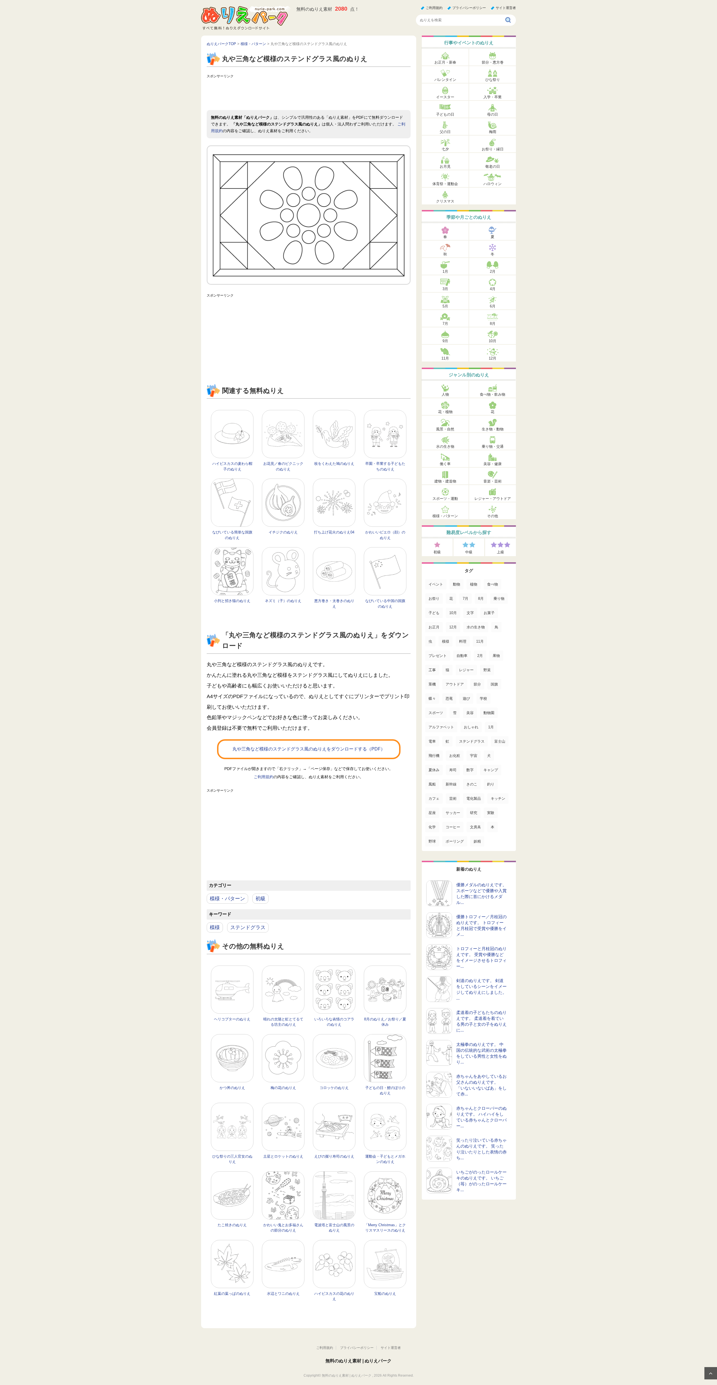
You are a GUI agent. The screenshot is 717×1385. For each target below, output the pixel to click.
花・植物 (445, 412)
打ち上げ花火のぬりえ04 (334, 532)
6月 (492, 306)
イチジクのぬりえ (283, 532)
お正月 (434, 627)
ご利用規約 (434, 8)
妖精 (477, 841)
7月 (445, 323)
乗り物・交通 (493, 446)
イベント (436, 584)
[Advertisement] (309, 93)
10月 (492, 341)
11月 (445, 358)
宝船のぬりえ (385, 1293)
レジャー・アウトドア (492, 498)
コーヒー (453, 827)
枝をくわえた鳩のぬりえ (334, 463)
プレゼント (438, 656)
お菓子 (489, 613)
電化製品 (473, 798)
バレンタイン (445, 80)
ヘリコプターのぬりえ (232, 1019)
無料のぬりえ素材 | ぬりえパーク (358, 1360)
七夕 (445, 149)
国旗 (494, 684)
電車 (432, 741)
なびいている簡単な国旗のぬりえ (232, 535)
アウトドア (455, 684)
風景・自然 (445, 429)
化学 (432, 827)
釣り (490, 784)
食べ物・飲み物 (492, 394)
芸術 (453, 798)
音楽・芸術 (492, 481)
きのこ (471, 784)
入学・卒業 (492, 97)
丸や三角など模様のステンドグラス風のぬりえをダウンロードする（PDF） (308, 749)
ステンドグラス (248, 927)
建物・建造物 (445, 481)
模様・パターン (227, 898)
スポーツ (436, 713)
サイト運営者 (506, 8)
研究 (473, 813)
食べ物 (492, 584)
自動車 (462, 656)
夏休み (434, 770)
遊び (466, 698)
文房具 (475, 827)
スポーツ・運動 (445, 498)
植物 (473, 584)
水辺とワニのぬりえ (283, 1293)
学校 (483, 698)
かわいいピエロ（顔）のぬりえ (385, 535)
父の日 (445, 132)
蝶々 (432, 698)
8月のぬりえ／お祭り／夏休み (385, 1022)
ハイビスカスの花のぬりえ (334, 1296)
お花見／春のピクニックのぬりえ (283, 466)
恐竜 (449, 698)
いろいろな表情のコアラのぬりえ (334, 1022)
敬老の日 (492, 166)
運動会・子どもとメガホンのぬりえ (385, 1159)
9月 (445, 341)
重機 (432, 684)
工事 (432, 670)
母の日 (492, 114)
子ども (434, 613)
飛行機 (434, 756)
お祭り (434, 598)
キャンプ (490, 770)
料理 (462, 641)
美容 (470, 713)
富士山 (499, 741)
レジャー (466, 670)
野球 (432, 841)
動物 (456, 584)
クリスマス (445, 201)
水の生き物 (445, 446)
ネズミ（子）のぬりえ (283, 601)
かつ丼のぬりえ (232, 1088)
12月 (492, 358)
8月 (492, 323)
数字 (470, 770)
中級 (468, 552)
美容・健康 (492, 464)
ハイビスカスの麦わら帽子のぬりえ (232, 466)
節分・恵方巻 (493, 62)
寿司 (453, 770)
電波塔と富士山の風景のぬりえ (334, 1228)
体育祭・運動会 (445, 184)
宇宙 (473, 756)
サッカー (453, 813)
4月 (492, 289)
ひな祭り (492, 80)
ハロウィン (492, 184)
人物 (445, 394)
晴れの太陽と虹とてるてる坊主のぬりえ (283, 1022)
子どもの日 (445, 114)
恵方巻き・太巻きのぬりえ (334, 603)
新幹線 (451, 784)
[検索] (508, 20)
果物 (496, 656)
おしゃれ (471, 727)
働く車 (445, 464)
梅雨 (492, 132)
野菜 (487, 670)
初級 (260, 898)
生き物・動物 (493, 429)
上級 (500, 552)
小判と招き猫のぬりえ (232, 601)
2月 (492, 271)
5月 (445, 306)
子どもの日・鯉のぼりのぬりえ (385, 1090)
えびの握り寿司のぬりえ (334, 1156)
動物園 (488, 713)
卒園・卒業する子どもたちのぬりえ (385, 466)
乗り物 (498, 598)
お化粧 (454, 756)
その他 (492, 516)
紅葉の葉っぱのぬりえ (232, 1293)
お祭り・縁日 (493, 149)
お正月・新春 (445, 62)
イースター (445, 97)
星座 (432, 813)
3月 (445, 289)
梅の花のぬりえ (283, 1088)
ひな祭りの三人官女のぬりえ (232, 1159)
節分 (477, 684)
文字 (470, 613)
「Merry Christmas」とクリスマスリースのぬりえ (385, 1228)
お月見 (445, 166)
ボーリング (455, 841)
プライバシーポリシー (469, 8)
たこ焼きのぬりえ (232, 1225)
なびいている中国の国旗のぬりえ (385, 603)
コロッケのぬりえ (334, 1088)
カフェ (434, 798)
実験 (490, 813)
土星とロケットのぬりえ (283, 1156)
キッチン (498, 798)
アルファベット (441, 727)
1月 (445, 271)
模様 (215, 927)
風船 (432, 784)
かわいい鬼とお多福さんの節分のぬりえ (283, 1228)
